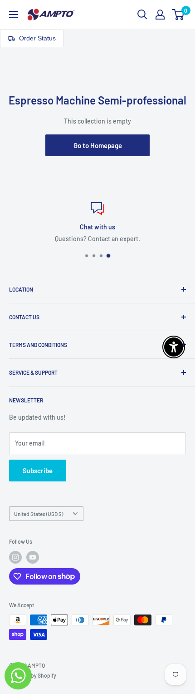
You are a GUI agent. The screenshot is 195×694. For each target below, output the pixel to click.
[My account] (160, 15)
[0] (178, 14)
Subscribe (38, 470)
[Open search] (142, 15)
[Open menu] (13, 14)
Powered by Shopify (32, 675)
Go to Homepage (97, 145)
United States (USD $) (38, 514)
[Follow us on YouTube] (32, 557)
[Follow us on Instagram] (15, 557)
